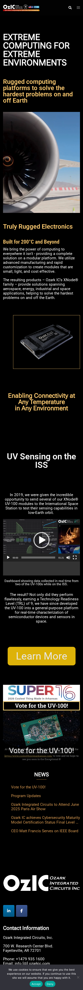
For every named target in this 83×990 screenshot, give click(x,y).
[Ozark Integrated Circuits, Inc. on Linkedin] (9, 911)
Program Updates (26, 796)
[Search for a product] (70, 7)
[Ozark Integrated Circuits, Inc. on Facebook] (21, 911)
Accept (36, 984)
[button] (41, 540)
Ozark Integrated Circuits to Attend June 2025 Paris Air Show (45, 806)
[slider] (38, 558)
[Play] (8, 557)
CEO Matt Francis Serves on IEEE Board (44, 831)
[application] (41, 540)
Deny (50, 984)
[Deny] (78, 977)
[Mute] (68, 557)
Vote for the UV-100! (28, 787)
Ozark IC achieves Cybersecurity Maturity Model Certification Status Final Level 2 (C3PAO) (45, 819)
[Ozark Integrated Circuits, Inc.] (21, 7)
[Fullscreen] (75, 557)
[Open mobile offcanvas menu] (78, 7)
